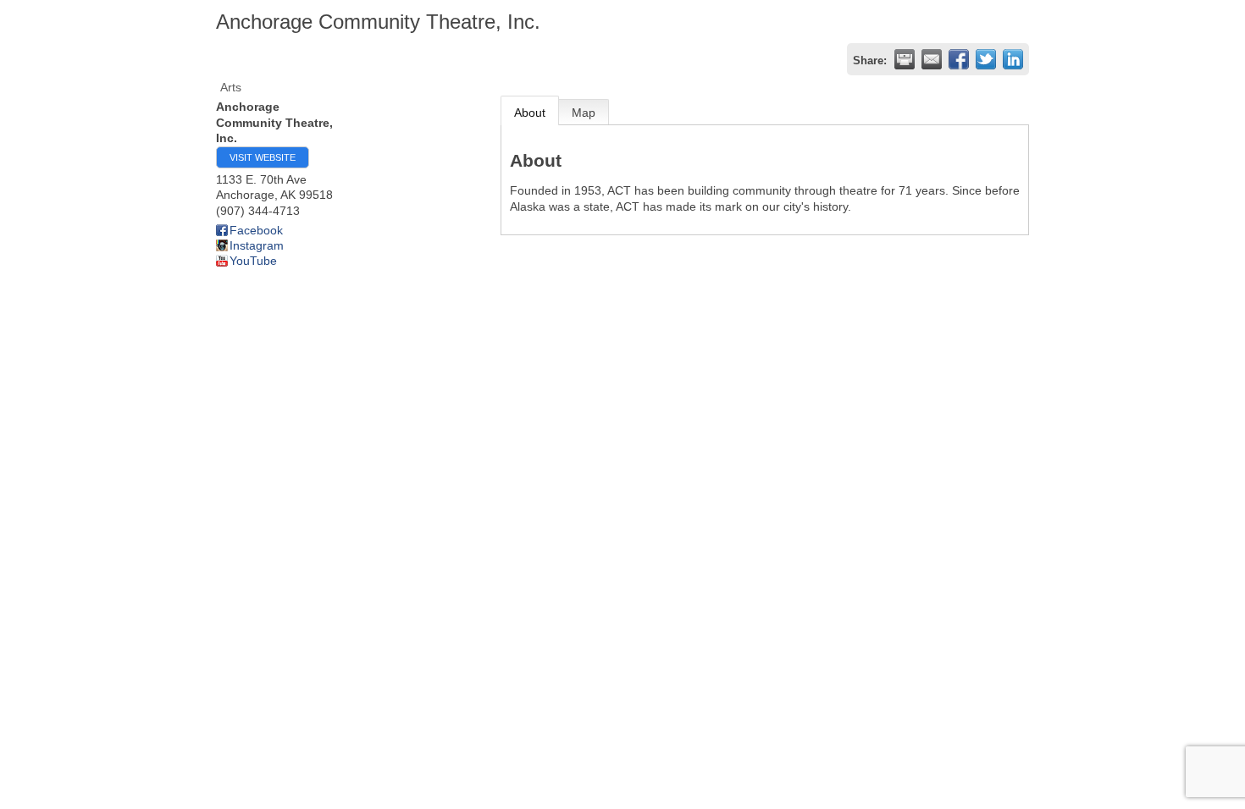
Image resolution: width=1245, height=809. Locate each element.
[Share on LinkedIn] (1013, 59)
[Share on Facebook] (959, 59)
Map (583, 112)
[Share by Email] (931, 59)
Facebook (256, 230)
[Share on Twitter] (986, 59)
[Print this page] (904, 59)
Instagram (257, 245)
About (529, 112)
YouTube (253, 260)
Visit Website (263, 157)
